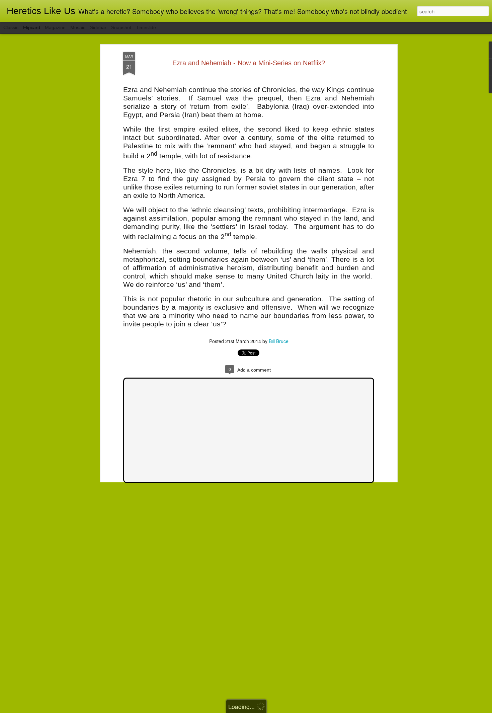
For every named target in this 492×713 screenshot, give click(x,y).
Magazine (55, 27)
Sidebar (98, 27)
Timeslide (146, 27)
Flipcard (31, 27)
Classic (10, 27)
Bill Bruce (279, 341)
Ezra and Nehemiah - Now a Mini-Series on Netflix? (248, 63)
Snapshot (121, 27)
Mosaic (77, 27)
